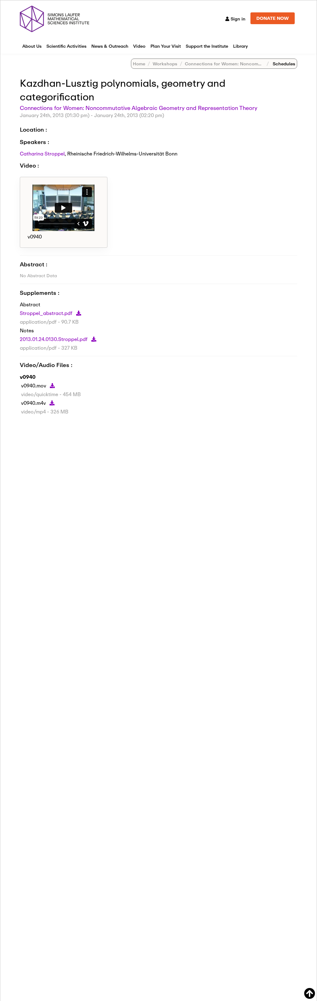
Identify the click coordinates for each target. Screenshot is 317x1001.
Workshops (165, 63)
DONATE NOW (272, 18)
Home (139, 63)
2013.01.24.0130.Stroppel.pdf (54, 339)
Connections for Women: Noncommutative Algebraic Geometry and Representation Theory (138, 108)
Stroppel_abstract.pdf (47, 313)
